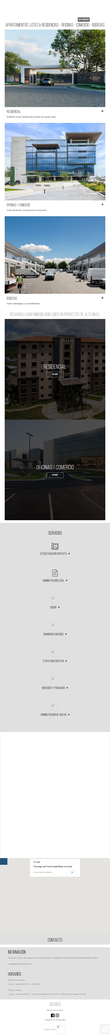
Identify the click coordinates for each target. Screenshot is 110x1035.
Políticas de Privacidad (55, 1020)
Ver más (55, 374)
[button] (55, 891)
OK (72, 872)
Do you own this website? (42, 872)
